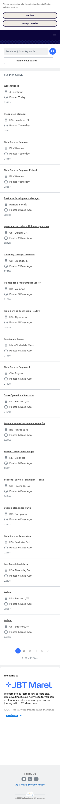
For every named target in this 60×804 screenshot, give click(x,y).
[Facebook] (36, 779)
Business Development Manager (22, 198)
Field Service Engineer (16, 142)
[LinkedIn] (30, 779)
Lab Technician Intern (16, 564)
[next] (48, 650)
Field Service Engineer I (17, 367)
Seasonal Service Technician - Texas (24, 479)
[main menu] (54, 35)
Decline (30, 15)
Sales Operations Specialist (19, 395)
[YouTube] (24, 779)
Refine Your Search (26, 60)
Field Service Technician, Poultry (22, 311)
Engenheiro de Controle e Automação (24, 423)
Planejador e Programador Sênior (22, 282)
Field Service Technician (17, 536)
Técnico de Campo (14, 339)
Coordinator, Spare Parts (17, 507)
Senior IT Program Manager (19, 451)
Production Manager (15, 114)
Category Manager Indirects (19, 254)
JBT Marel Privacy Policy (30, 784)
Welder (8, 592)
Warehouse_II (11, 85)
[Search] (52, 51)
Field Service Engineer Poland (20, 170)
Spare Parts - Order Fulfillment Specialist (26, 226)
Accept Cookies (30, 23)
